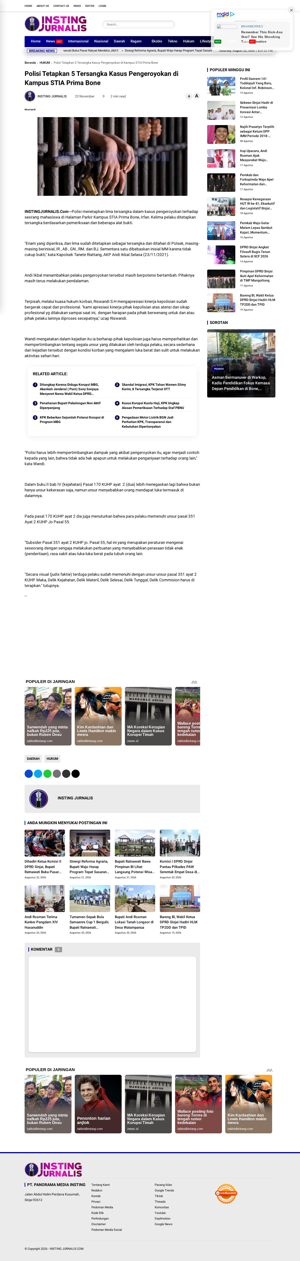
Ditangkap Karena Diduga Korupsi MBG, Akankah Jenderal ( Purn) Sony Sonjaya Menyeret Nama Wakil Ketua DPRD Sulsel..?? (69, 389)
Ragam (136, 41)
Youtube (160, 1213)
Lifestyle (210, 41)
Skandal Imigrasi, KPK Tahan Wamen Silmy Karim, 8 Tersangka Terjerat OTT (154, 387)
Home (28, 5)
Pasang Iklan (163, 1185)
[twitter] (245, 5)
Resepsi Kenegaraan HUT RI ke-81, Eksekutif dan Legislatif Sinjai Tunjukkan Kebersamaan (257, 204)
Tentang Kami (100, 1185)
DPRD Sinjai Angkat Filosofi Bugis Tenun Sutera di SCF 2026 (255, 251)
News (54, 41)
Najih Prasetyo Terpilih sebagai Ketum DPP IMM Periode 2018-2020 (257, 132)
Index (77, 5)
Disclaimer (98, 1224)
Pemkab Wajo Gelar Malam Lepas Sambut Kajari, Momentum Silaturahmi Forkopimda (256, 228)
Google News (163, 1224)
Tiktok (159, 1196)
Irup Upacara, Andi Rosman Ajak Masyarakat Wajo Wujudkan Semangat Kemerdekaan (255, 156)
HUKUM (45, 62)
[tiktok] (266, 5)
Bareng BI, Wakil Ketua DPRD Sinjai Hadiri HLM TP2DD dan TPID (178, 922)
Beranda (30, 62)
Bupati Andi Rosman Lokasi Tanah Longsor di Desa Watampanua (134, 922)
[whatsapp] (47, 774)
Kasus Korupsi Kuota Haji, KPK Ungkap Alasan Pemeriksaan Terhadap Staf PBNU (153, 405)
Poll (249, 41)
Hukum (188, 41)
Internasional (78, 41)
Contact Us (61, 5)
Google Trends (164, 1190)
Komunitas (162, 1207)
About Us (43, 5)
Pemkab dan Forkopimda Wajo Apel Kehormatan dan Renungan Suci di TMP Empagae (257, 180)
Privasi (95, 1201)
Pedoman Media (102, 1207)
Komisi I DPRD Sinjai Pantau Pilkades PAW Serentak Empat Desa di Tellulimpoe (178, 867)
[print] (57, 774)
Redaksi (96, 1190)
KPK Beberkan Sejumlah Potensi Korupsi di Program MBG (72, 419)
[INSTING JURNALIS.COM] (55, 30)
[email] (66, 774)
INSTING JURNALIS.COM (66, 1248)
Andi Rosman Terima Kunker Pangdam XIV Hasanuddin (41, 922)
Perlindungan (100, 1218)
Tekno (172, 41)
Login (102, 5)
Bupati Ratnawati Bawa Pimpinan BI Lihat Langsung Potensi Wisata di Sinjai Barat (135, 867)
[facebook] (238, 5)
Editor (89, 5)
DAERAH (33, 758)
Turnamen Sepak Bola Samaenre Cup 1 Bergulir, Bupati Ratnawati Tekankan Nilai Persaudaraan (89, 922)
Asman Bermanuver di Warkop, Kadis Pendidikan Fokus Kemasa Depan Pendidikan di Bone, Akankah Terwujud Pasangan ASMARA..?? (241, 383)
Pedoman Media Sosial (106, 1229)
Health (232, 41)
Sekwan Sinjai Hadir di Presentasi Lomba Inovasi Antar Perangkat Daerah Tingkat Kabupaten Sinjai (256, 108)
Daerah (119, 41)
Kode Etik (97, 1213)
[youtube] (259, 5)
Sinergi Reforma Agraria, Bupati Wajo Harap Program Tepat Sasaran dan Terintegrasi (151, 50)
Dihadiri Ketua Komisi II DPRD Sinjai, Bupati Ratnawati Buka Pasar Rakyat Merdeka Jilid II (43, 867)
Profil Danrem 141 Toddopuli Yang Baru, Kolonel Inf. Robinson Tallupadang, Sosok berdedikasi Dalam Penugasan (256, 83)
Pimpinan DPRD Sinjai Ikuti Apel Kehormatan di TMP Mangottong (256, 275)
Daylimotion (162, 1218)
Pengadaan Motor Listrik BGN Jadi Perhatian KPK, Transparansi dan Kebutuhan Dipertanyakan (147, 421)
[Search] (170, 24)
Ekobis (157, 41)
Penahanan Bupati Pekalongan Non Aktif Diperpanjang (70, 405)
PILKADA (219, 368)
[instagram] (252, 5)
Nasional (101, 41)
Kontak (96, 1196)
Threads (160, 1201)
